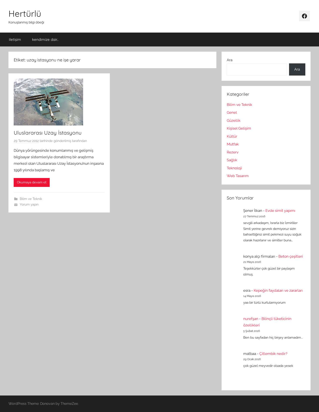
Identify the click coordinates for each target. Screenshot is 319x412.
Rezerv (232, 152)
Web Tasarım (238, 176)
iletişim (15, 39)
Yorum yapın (29, 204)
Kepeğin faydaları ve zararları (278, 290)
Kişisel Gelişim (239, 128)
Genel (232, 112)
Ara (229, 60)
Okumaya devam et (31, 182)
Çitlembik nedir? (273, 353)
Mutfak (233, 144)
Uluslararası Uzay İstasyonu (48, 132)
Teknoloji (234, 168)
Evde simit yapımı (280, 210)
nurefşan (250, 318)
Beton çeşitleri (290, 256)
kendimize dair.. (45, 39)
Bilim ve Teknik (31, 199)
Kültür (232, 136)
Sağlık (232, 160)
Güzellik (233, 120)
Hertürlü (24, 13)
